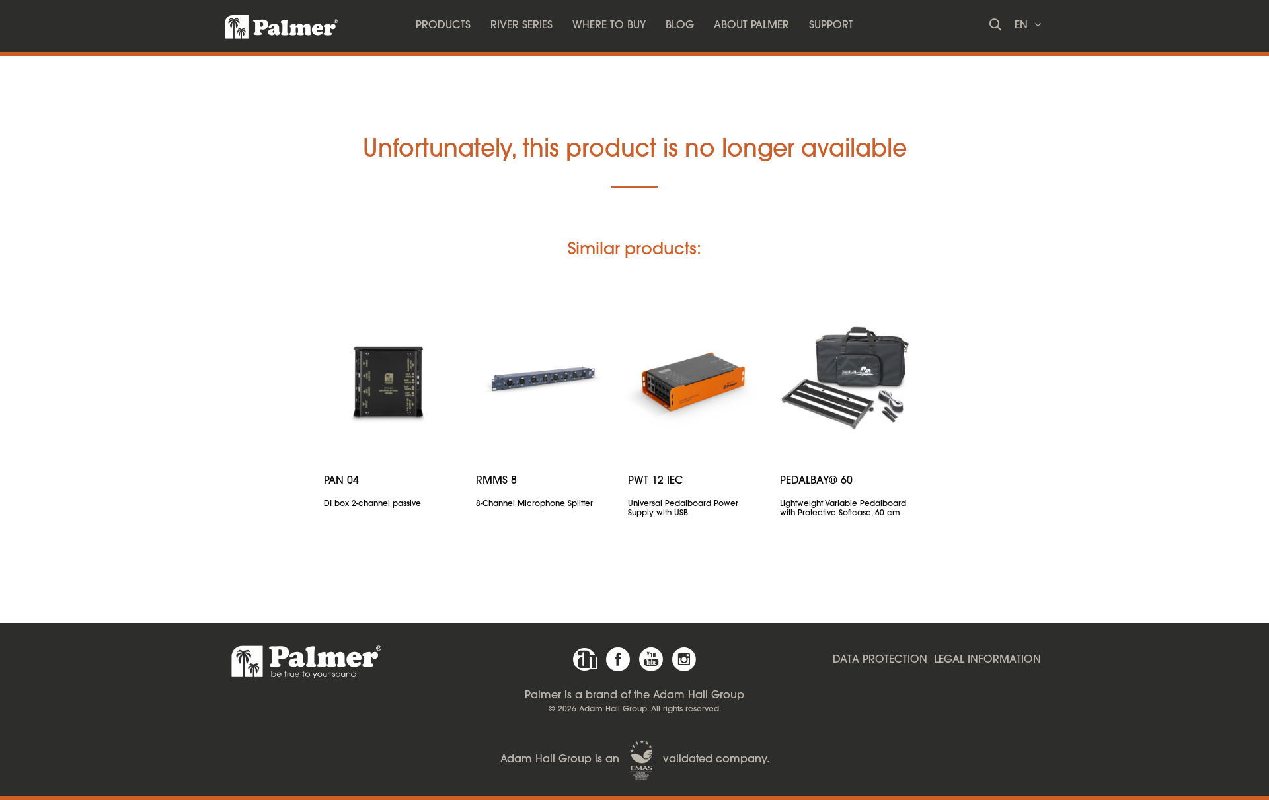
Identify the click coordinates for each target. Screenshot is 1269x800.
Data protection (880, 660)
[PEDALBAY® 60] (846, 379)
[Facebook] (618, 659)
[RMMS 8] (542, 379)
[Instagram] (684, 659)
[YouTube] (651, 659)
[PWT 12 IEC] (694, 379)
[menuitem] (443, 26)
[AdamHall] (585, 659)
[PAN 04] (390, 379)
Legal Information (987, 660)
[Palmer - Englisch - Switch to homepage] (270, 23)
